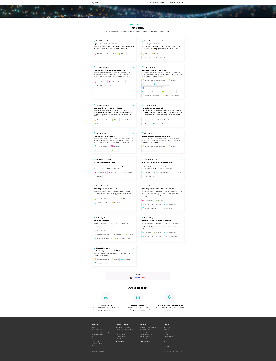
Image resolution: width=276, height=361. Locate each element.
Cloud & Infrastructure (97, 329)
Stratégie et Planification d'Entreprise (148, 327)
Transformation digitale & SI (146, 334)
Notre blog (166, 346)
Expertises (153, 2)
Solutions (162, 2)
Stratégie (94, 348)
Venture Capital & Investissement (123, 327)
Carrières (166, 334)
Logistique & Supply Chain (145, 336)
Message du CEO (167, 332)
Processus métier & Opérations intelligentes (101, 332)
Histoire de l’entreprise (168, 336)
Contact (165, 338)
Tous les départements (145, 341)
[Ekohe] (95, 3)
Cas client (166, 341)
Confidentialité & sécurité (97, 334)
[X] (164, 344)
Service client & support (145, 329)
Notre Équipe (166, 329)
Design (93, 338)
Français (179, 2)
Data (93, 336)
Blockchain (94, 327)
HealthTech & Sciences (121, 336)
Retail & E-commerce (120, 334)
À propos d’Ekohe (167, 327)
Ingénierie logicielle (96, 341)
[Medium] (170, 344)
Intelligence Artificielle (97, 343)
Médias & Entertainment (121, 332)
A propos (171, 2)
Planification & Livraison (97, 345)
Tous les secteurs (120, 341)
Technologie (118, 338)
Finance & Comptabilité (145, 332)
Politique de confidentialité (98, 351)
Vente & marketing (144, 338)
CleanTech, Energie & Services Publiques (125, 329)
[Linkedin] (167, 344)
